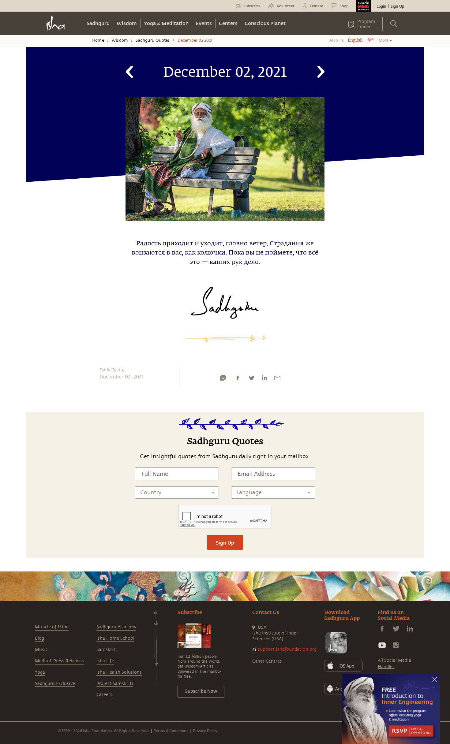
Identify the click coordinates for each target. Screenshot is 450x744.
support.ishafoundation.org (287, 649)
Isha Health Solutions (119, 672)
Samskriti (106, 649)
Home (98, 40)
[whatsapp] (223, 379)
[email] (277, 379)
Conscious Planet (265, 23)
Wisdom (127, 23)
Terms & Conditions (171, 730)
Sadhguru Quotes (153, 40)
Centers (228, 23)
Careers (104, 694)
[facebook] (237, 379)
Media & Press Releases (59, 661)
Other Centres (267, 661)
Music (41, 649)
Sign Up (397, 6)
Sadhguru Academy (116, 627)
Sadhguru (98, 23)
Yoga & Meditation (166, 23)
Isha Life (105, 661)
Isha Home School (115, 638)
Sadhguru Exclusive (55, 683)
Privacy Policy (205, 730)
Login (381, 6)
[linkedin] (264, 379)
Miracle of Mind (52, 627)
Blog (39, 638)
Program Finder (366, 24)
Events (204, 23)
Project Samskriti (114, 683)
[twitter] (251, 379)
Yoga (40, 672)
